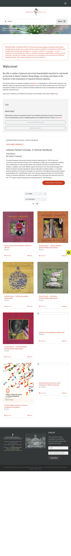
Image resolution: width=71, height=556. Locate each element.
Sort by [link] (29, 193)
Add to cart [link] (8, 255)
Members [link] (34, 83)
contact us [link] (58, 118)
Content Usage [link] (33, 469)
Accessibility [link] (63, 467)
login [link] (56, 94)
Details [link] (30, 255)
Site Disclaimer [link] (48, 467)
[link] (68, 252)
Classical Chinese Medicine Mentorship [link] (51, 332)
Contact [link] (40, 469)
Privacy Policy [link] (56, 467)
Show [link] (30, 199)
